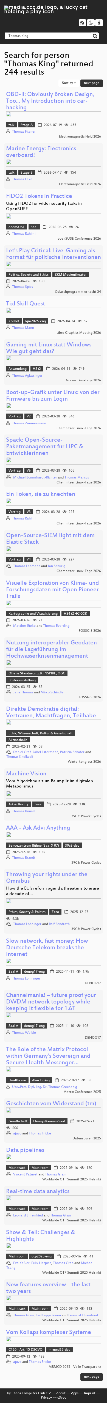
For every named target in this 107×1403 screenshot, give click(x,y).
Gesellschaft (18, 1121)
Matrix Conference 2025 (82, 1092)
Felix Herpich (41, 1263)
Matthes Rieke (24, 626)
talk (12, 125)
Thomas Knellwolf (19, 757)
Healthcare (17, 1080)
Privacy (46, 1398)
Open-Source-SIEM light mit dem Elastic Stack (50, 539)
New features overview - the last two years (48, 1288)
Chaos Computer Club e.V (31, 1393)
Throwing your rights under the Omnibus (47, 878)
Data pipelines (25, 1150)
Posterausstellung (22, 680)
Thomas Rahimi (23, 234)
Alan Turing (41, 1080)
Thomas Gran (55, 1175)
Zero (55, 912)
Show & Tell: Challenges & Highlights (40, 1236)
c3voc (61, 1398)
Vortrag (15, 417)
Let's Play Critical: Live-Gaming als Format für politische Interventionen (53, 254)
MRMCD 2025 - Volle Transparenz (75, 1367)
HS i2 (37, 369)
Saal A (13, 972)
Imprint (89, 1393)
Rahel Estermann (45, 752)
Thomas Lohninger (27, 924)
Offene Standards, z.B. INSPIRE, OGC (37, 673)
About (61, 1393)
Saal (34, 227)
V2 (29, 417)
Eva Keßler (21, 1263)
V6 (29, 471)
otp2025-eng (42, 1257)
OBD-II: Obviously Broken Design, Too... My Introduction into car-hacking (50, 101)
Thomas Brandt (23, 858)
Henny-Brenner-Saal (49, 1121)
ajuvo (17, 1134)
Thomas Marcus (76, 478)
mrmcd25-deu (60, 1350)
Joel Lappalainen (48, 1315)
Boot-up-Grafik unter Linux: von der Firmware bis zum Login (53, 396)
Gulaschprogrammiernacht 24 (78, 292)
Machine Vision (26, 774)
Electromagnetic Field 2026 (80, 137)
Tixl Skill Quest (25, 304)
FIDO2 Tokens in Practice (39, 196)
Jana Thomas (23, 692)
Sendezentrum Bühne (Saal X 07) (34, 846)
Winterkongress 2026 (84, 762)
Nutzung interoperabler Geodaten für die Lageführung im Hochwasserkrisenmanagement (51, 650)
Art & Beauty (19, 804)
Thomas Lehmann (26, 566)
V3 (29, 512)
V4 (29, 560)
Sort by (68, 83)
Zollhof (14, 321)
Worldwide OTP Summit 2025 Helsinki (71, 1180)
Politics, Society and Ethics (29, 275)
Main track (17, 1168)
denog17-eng (34, 972)
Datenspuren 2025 (86, 1139)
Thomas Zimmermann (29, 423)
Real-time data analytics (37, 1191)
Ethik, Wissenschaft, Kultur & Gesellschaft (41, 733)
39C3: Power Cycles (86, 816)
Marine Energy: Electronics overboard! (41, 152)
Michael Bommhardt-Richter (35, 478)
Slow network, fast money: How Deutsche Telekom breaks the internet (47, 948)
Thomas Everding (56, 626)
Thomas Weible (24, 1033)
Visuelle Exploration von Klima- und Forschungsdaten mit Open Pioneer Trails (52, 590)
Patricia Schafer (72, 752)
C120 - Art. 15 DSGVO (26, 1350)
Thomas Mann (23, 328)
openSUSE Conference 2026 (79, 239)
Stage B (26, 173)
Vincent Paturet (25, 1175)
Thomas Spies (22, 287)
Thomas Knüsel (23, 811)
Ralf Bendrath (59, 924)
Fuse (38, 804)
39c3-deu (72, 846)
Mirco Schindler (53, 692)
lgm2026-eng (35, 321)
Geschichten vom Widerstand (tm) (51, 1104)
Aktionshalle (18, 740)
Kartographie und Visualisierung (33, 614)
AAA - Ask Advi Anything (38, 828)
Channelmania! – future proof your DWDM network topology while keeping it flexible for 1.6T (51, 1002)
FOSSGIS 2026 (90, 631)
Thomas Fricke (40, 1134)
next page (91, 83)
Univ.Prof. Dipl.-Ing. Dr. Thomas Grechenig (44, 1087)
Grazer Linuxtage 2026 (83, 380)
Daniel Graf (22, 752)
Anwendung (18, 369)
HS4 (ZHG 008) (75, 614)
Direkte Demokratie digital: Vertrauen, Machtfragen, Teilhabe (51, 713)
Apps (74, 1393)
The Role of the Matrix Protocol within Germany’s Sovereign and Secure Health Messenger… (48, 1056)
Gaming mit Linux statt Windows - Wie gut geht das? (50, 348)
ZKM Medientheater (71, 275)
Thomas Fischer (24, 132)
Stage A (27, 125)
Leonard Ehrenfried (28, 1216)
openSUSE (17, 227)
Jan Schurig (56, 566)
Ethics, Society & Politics (27, 912)
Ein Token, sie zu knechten (40, 494)
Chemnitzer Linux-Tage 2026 (79, 428)
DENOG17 (93, 983)
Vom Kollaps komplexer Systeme (48, 1332)
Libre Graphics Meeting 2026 (79, 333)
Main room (40, 1168)
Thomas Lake (22, 179)
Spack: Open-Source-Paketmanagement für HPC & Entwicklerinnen (45, 447)
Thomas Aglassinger (27, 376)
